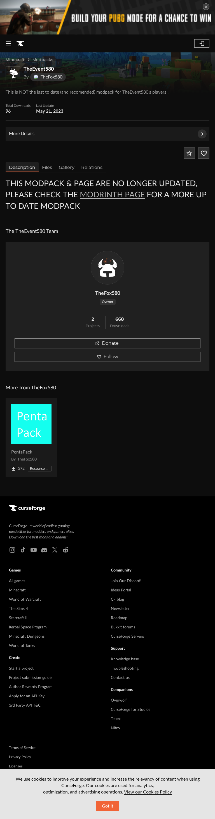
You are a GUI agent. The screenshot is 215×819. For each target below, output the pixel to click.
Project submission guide (30, 678)
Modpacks (42, 59)
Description (22, 167)
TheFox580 (107, 293)
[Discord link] (44, 550)
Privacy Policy (20, 757)
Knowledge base (125, 659)
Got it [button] (107, 806)
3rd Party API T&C (25, 705)
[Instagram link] (12, 550)
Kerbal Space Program (28, 627)
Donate (110, 343)
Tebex (116, 719)
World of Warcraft (25, 599)
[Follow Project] (203, 153)
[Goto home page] (20, 43)
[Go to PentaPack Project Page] (31, 437)
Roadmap (119, 618)
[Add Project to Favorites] (189, 153)
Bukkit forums (123, 627)
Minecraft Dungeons (27, 636)
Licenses (16, 766)
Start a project (21, 668)
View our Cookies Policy (148, 792)
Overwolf (119, 700)
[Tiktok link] (23, 550)
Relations (91, 167)
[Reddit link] (65, 550)
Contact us (120, 678)
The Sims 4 (18, 609)
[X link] (55, 550)
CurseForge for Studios (130, 710)
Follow (111, 356)
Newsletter (120, 609)
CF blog (117, 599)
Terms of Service (22, 748)
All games (17, 581)
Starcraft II (18, 618)
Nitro (115, 728)
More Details (21, 133)
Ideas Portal (121, 590)
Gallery (66, 167)
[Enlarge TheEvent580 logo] (13, 73)
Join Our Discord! (126, 581)
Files (47, 167)
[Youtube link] (33, 550)
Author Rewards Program (31, 687)
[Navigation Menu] (8, 43)
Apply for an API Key (27, 696)
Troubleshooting (125, 668)
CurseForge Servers (127, 636)
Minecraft (15, 59)
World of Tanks (22, 646)
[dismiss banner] (206, 6)
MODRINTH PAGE (112, 195)
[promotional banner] (107, 17)
